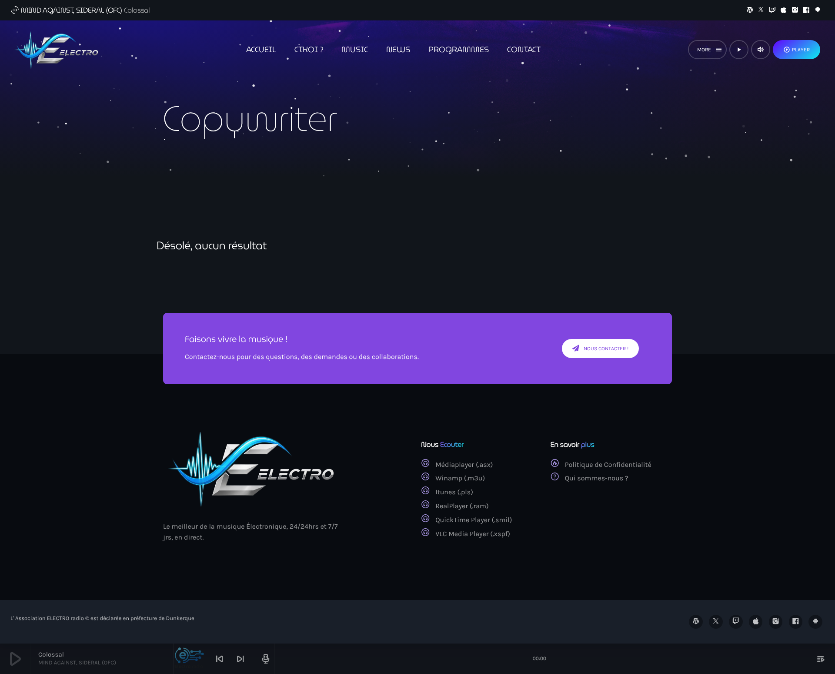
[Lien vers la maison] (58, 49)
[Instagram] (795, 10)
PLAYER (796, 49)
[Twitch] (772, 10)
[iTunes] (783, 10)
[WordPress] (749, 10)
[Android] (817, 10)
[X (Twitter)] (761, 10)
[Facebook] (806, 10)
